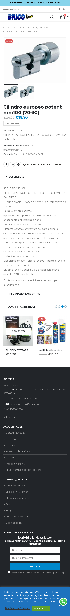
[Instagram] (64, 9)
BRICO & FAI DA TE (34, 154)
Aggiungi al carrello (61, 322)
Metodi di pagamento (18, 498)
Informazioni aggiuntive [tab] (24, 293)
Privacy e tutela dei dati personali (24, 469)
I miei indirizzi (13, 445)
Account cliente (11, 9)
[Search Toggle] (51, 17)
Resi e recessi (13, 504)
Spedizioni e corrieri (17, 491)
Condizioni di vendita (17, 485)
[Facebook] (59, 9)
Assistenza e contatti (17, 516)
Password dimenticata (18, 451)
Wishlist (10, 457)
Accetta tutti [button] (41, 608)
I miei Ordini (12, 439)
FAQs (9, 510)
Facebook (6, 164)
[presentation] (7, 60)
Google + (12, 164)
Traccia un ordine (15, 463)
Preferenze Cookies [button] (17, 608)
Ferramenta (19, 154)
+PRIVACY (58, 573)
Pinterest (18, 164)
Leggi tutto (28, 322)
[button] (56, 307)
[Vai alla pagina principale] (4, 28)
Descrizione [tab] (16, 176)
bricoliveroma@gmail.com (26, 404)
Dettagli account (15, 432)
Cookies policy (14, 522)
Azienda (10, 417)
